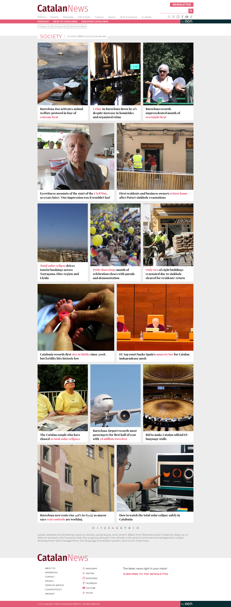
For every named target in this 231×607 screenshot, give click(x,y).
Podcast (43, 21)
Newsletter (182, 4)
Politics (42, 17)
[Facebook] (182, 17)
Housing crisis (59, 26)
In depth (147, 17)
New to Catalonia (65, 21)
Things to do (44, 26)
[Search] (190, 11)
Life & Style (84, 17)
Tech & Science (128, 17)
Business (68, 17)
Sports (112, 17)
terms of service (54, 585)
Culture (99, 17)
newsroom (51, 572)
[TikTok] (191, 17)
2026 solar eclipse (77, 26)
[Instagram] (178, 17)
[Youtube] (187, 17)
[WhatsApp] (169, 17)
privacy (49, 581)
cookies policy (53, 589)
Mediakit (50, 594)
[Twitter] (173, 17)
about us (50, 568)
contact (50, 577)
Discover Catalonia (94, 21)
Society (54, 17)
